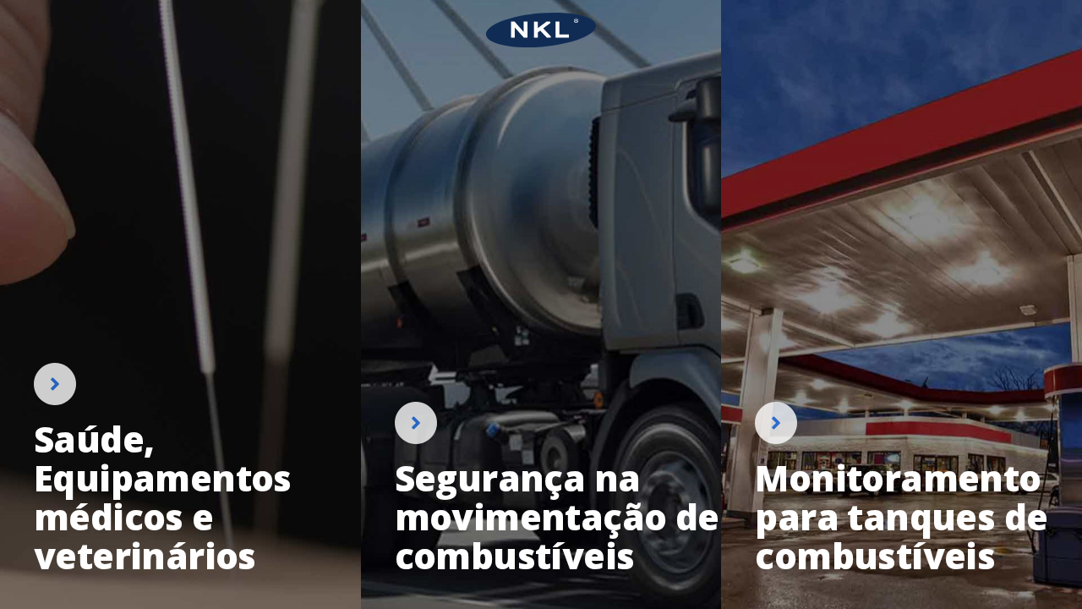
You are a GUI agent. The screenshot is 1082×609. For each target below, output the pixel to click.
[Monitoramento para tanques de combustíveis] (901, 488)
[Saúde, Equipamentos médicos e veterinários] (180, 469)
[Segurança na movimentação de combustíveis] (541, 488)
